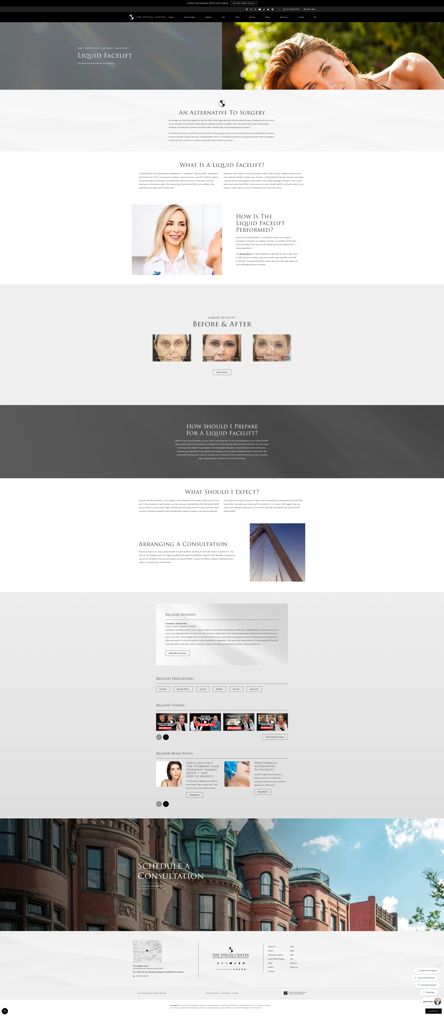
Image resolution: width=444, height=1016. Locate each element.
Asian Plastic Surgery (276, 959)
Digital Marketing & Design (297, 993)
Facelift (163, 689)
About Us (272, 946)
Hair (223, 17)
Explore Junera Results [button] (244, 3)
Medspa (208, 17)
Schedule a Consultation (152, 886)
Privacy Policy (225, 993)
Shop (237, 17)
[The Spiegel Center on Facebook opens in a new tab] (251, 9)
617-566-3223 (256, 1008)
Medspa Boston (92, 48)
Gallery (267, 17)
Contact (301, 17)
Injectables (107, 48)
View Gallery (222, 372)
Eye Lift (236, 689)
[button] (5, 1011)
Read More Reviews (177, 653)
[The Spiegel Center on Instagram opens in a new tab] (246, 9)
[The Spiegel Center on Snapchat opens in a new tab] (268, 9)
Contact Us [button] (433, 1011)
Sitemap (235, 993)
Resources (284, 17)
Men (292, 955)
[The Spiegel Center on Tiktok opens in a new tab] (263, 9)
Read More (194, 795)
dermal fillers (245, 254)
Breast (270, 951)
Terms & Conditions (212, 993)
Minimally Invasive (275, 955)
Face (292, 946)
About (171, 17)
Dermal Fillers (183, 689)
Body (292, 951)
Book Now (311, 9)
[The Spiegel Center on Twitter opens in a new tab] (255, 9)
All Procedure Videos (275, 737)
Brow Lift (254, 689)
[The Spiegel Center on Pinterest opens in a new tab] (272, 9)
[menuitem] (246, 9)
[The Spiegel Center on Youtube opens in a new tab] (259, 9)
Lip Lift (203, 689)
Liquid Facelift (122, 48)
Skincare (252, 17)
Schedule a (171, 871)
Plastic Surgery (189, 17)
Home (79, 48)
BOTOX (219, 689)
